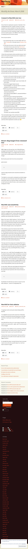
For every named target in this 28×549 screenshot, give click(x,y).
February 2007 (5, 536)
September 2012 (6, 451)
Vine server (21, 47)
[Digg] (9, 428)
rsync (2, 208)
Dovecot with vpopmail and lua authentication (10, 368)
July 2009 (4, 487)
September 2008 (6, 508)
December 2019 (6, 441)
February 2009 (5, 497)
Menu (2, 6)
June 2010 (5, 467)
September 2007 (6, 522)
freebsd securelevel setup (12, 392)
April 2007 (4, 532)
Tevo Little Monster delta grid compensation (10, 376)
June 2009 (5, 489)
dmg (18, 144)
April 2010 (4, 469)
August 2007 (5, 524)
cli (16, 144)
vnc (2, 21)
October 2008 (5, 506)
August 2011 (5, 457)
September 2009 (6, 483)
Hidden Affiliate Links (7, 420)
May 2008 (4, 514)
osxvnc (21, 20)
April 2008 (4, 516)
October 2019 (5, 443)
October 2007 (5, 520)
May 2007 (4, 530)
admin (17, 306)
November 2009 (6, 479)
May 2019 (4, 447)
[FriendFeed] (5, 429)
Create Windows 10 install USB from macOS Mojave (11, 370)
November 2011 (6, 455)
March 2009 (5, 495)
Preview (4, 407)
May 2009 (4, 491)
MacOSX (12, 20)
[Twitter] (11, 430)
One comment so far (6, 198)
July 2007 (4, 526)
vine (23, 20)
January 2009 (5, 500)
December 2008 (6, 502)
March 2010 (5, 471)
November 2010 (6, 465)
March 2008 (5, 518)
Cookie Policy (24, 543)
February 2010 (5, 473)
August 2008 (5, 510)
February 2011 (5, 463)
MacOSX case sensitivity (9, 205)
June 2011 (5, 461)
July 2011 (4, 459)
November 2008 (6, 504)
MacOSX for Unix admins (10, 304)
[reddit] (10, 429)
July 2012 (4, 453)
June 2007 (5, 528)
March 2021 (5, 439)
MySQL (23, 206)
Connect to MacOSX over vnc (11, 18)
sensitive (5, 208)
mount (2, 146)
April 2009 (4, 493)
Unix (24, 306)
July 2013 (4, 449)
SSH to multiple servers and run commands (15, 390)
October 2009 (5, 481)
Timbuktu (8, 42)
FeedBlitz (4, 408)
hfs (21, 206)
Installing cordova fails (5, 374)
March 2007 (5, 534)
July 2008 (4, 512)
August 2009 (5, 485)
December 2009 (6, 477)
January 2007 (5, 538)
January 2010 (5, 475)
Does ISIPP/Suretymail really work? (14, 384)
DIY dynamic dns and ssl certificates (8, 372)
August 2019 (5, 445)
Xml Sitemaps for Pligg (7, 422)
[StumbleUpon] (6, 430)
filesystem (18, 206)
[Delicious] (5, 428)
